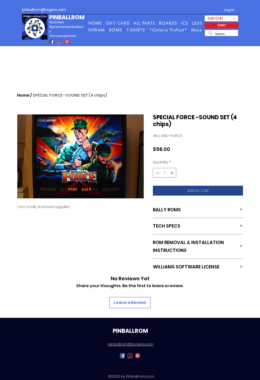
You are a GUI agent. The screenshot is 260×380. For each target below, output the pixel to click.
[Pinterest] (67, 41)
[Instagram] (59, 41)
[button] (197, 30)
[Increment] (172, 173)
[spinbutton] (164, 173)
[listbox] (221, 18)
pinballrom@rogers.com (44, 9)
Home (23, 95)
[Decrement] (157, 173)
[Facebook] (51, 41)
